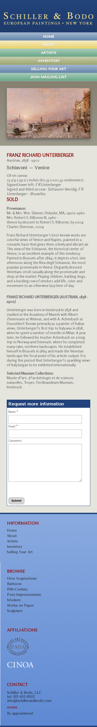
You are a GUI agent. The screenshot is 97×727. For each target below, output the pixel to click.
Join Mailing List (48, 77)
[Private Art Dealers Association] (18, 654)
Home (48, 36)
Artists (48, 53)
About (48, 44)
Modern (13, 600)
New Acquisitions (22, 578)
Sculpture (15, 611)
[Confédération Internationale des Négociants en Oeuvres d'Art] (20, 667)
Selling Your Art (48, 69)
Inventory (49, 61)
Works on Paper (20, 605)
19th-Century (17, 589)
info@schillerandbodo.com (29, 701)
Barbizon (14, 584)
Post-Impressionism (24, 595)
